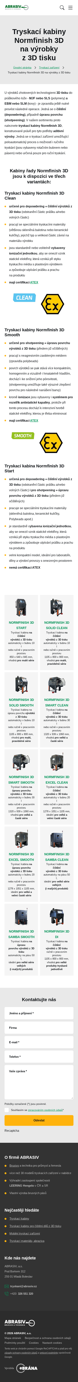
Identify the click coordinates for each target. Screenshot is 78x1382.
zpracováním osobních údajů (45, 1110)
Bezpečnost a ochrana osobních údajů (48, 1337)
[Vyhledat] (62, 7)
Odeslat (39, 1120)
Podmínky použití (15, 1342)
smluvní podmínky (49, 1353)
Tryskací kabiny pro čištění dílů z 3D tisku (35, 1226)
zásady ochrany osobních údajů (21, 1353)
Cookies (34, 1342)
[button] (62, 7)
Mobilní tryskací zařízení (24, 1233)
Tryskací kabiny (19, 1218)
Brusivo (14, 1165)
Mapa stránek (13, 1337)
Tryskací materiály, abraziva (26, 1240)
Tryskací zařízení (49, 67)
